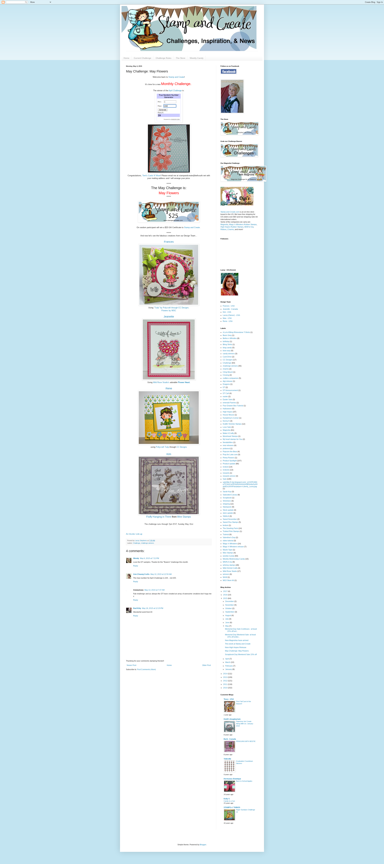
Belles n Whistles (230, 338)
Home (126, 58)
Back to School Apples (244, 781)
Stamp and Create (176, 77)
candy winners (229, 354)
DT (224, 387)
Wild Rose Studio (230, 571)
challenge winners (147, 543)
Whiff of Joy (249, 227)
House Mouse (228, 415)
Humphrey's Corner (231, 418)
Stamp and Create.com (229, 212)
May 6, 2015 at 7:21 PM (149, 558)
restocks (226, 470)
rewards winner (229, 476)
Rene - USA (227, 321)
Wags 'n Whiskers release (233, 547)
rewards (226, 473)
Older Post (206, 665)
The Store (180, 58)
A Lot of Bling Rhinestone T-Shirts (236, 332)
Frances (169, 241)
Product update (229, 464)
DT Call (226, 393)
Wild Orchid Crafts (230, 568)
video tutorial (228, 541)
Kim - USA (227, 312)
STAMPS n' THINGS (232, 807)
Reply (135, 566)
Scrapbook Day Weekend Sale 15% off (241, 654)
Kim (168, 454)
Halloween (227, 409)
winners (226, 574)
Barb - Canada (230, 739)
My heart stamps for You (232, 439)
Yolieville (227, 759)
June (227, 622)
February (229, 666)
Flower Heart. (184, 382)
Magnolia (224, 224)
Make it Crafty (228, 433)
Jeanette (169, 316)
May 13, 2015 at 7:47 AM (154, 590)
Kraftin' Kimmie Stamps (232, 424)
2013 (225, 677)
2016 (225, 595)
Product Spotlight (230, 461)
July (227, 619)
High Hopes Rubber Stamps (231, 227)
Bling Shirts (227, 344)
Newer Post (131, 665)
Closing (226, 375)
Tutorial (226, 534)
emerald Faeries (229, 403)
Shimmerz (227, 501)
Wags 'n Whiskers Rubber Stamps (243, 224)
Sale (224, 479)
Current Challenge (142, 58)
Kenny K (226, 421)
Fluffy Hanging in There (158, 516)
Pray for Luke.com (230, 455)
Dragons (226, 384)
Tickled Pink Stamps (231, 531)
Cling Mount (228, 372)
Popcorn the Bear (230, 452)
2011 (225, 684)
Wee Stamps (184, 516)
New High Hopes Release (235, 647)
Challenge (136, 543)
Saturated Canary (230, 495)
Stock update (228, 510)
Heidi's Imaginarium (232, 719)
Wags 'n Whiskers (230, 544)
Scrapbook (227, 498)
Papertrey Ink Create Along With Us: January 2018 (244, 723)
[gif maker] (237, 205)
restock (226, 467)
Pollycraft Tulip (162, 447)
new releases (228, 445)
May (227, 626)
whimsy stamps (229, 565)
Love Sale (227, 427)
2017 (225, 591)
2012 (225, 681)
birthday (226, 341)
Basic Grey (227, 335)
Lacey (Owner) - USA (231, 315)
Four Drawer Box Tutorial (233, 406)
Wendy (136, 558)
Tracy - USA (229, 699)
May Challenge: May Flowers (237, 651)
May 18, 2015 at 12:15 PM (152, 608)
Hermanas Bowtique (232, 779)
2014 (225, 674)
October (228, 608)
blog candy (227, 348)
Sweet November (230, 519)
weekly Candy (228, 556)
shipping (226, 504)
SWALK (226, 516)
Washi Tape (227, 550)
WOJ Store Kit (228, 580)
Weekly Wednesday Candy (234, 559)
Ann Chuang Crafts (141, 574)
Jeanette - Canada (230, 309)
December (229, 601)
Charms (230, 229)
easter (225, 396)
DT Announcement (230, 390)
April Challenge (175, 90)
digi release (227, 381)
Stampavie (227, 507)
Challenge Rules (163, 58)
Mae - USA (227, 318)
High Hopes (227, 412)
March (228, 662)
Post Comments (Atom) (146, 669)
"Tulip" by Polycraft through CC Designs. (171, 308)
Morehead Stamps (230, 436)
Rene (169, 388)
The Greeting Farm (230, 528)
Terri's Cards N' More (151, 175)
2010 (225, 688)
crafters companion (230, 378)
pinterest (226, 449)
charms (226, 369)
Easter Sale (227, 399)
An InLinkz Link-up (134, 534)
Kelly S (227, 799)
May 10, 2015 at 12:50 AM (161, 574)
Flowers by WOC (168, 310)
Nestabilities (228, 442)
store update (228, 513)
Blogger (203, 845)
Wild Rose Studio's (161, 382)
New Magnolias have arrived (236, 640)
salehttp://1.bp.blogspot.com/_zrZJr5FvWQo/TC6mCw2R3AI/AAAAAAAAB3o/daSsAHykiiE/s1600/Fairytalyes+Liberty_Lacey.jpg (240, 484)
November (229, 605)
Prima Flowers (228, 458)
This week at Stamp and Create (237, 644)
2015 (225, 598)
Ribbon (223, 229)
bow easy (227, 351)
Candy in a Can (229, 801)
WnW (225, 577)
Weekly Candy (196, 58)
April (227, 659)
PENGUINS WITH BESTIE (245, 741)
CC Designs (182, 447)
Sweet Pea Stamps (230, 522)
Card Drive (227, 357)
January (228, 669)
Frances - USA (229, 306)
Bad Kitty (137, 608)
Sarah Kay (227, 492)
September (230, 612)
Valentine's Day (229, 537)
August (228, 615)
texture (225, 525)
